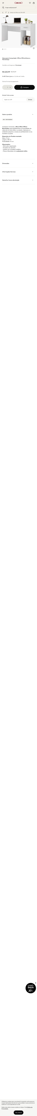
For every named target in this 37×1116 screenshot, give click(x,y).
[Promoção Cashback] (31, 988)
